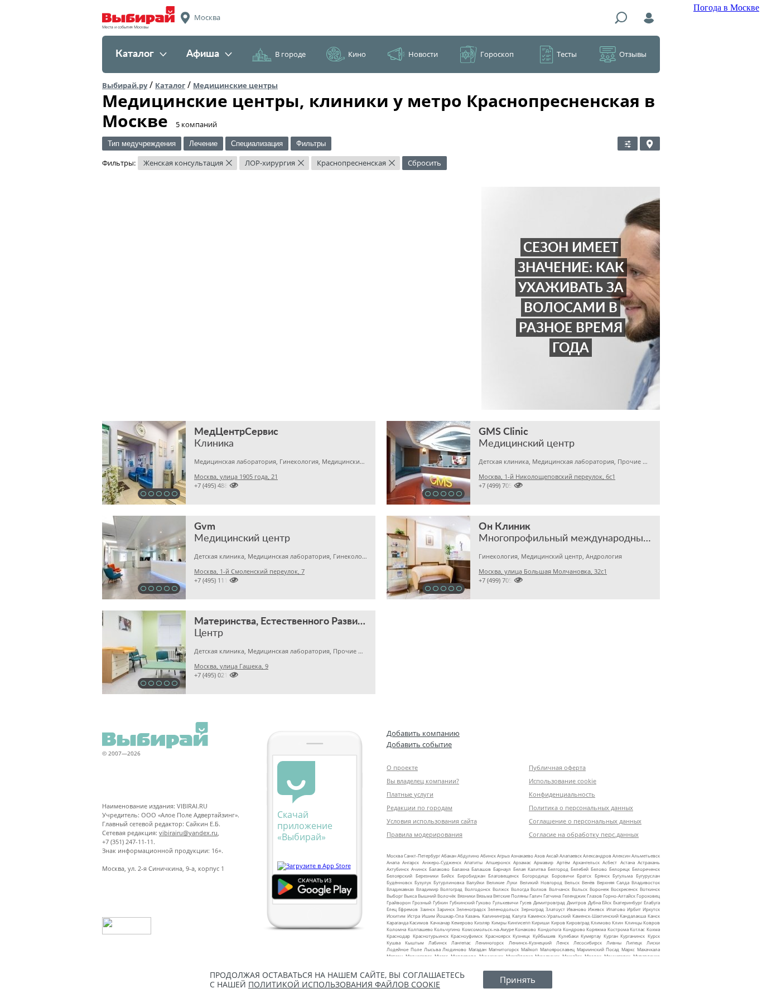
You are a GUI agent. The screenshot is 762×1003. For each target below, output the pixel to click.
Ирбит (634, 909)
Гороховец (648, 896)
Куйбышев (544, 936)
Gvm (204, 527)
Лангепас (461, 942)
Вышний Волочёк (437, 896)
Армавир (543, 862)
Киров (558, 922)
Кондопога (549, 929)
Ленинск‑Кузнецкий (530, 942)
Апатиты (473, 862)
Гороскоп (497, 54)
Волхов (538, 889)
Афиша (202, 54)
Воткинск (650, 889)
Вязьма (484, 896)
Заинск (427, 909)
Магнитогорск (504, 949)
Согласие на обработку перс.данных (584, 834)
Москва (395, 855)
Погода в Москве (726, 7)
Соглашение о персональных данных (585, 821)
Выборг (395, 896)
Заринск (446, 909)
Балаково (439, 869)
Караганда (397, 922)
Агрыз (503, 855)
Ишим (428, 916)
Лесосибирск (587, 942)
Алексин (621, 855)
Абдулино (468, 855)
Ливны (613, 942)
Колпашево (420, 929)
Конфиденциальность (562, 794)
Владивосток (645, 882)
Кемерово (462, 922)
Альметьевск (645, 855)
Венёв (588, 882)
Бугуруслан (648, 876)
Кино (357, 54)
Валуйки (475, 882)
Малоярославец (557, 949)
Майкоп (529, 949)
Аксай (552, 855)
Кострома (618, 929)
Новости (423, 54)
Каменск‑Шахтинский (595, 916)
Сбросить (424, 163)
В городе (290, 54)
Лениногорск (489, 942)
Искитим (396, 916)
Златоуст (555, 909)
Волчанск (559, 889)
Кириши (540, 922)
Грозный (421, 902)
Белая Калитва (529, 869)
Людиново (454, 949)
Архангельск (586, 862)
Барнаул (502, 869)
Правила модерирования (424, 834)
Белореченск (646, 869)
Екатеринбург (627, 902)
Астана (627, 862)
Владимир (427, 889)
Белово (599, 869)
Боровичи (563, 876)
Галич (535, 896)
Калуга (519, 916)
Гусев (526, 902)
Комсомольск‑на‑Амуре (488, 929)
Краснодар (398, 936)
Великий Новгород (541, 882)
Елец (392, 909)
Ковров (651, 922)
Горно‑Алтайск (619, 896)
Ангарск (410, 862)
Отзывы (633, 54)
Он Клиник (504, 527)
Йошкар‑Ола (450, 916)
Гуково (483, 902)
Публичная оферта (557, 767)
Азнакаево (522, 855)
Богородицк (535, 876)
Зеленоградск (471, 909)
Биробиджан (471, 876)
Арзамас (522, 862)
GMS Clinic (503, 432)
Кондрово (574, 929)
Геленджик (574, 896)
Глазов (594, 896)
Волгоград (451, 889)
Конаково (525, 929)
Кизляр (482, 922)
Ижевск (596, 909)
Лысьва (432, 949)
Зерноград (532, 909)
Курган (611, 936)
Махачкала (648, 949)
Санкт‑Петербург (422, 855)
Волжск (501, 889)
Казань (472, 916)
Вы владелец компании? (423, 781)
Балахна (460, 869)
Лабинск (437, 942)
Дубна (594, 902)
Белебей (580, 869)
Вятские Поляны (510, 896)
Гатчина (552, 896)
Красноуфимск (467, 936)
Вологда (520, 889)
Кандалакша (633, 916)
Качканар (440, 922)
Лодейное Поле (404, 949)
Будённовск (399, 882)
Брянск (602, 876)
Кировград (578, 922)
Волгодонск (477, 889)
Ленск (562, 942)
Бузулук (422, 882)
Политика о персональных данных (581, 807)
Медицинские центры (235, 85)
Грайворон (399, 902)
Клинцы (633, 922)
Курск (654, 936)
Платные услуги (410, 794)
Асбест (609, 862)
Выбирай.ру (124, 85)
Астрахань (649, 862)
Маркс (628, 949)
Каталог (134, 54)
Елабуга (652, 902)
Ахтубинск (398, 869)
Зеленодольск (503, 909)
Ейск (606, 902)
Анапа (393, 862)
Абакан (448, 855)
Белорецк (619, 869)
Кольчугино (447, 929)
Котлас (637, 929)
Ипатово (615, 909)
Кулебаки (568, 936)
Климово (601, 922)
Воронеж (599, 889)
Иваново (576, 909)
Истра (413, 916)
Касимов (418, 922)
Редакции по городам (419, 807)
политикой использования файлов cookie (344, 984)
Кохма (653, 929)
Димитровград (549, 902)
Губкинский (462, 902)
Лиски (653, 942)
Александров (597, 855)
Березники (427, 876)
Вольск (579, 889)
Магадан (477, 949)
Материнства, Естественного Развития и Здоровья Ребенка (331, 622)
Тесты (567, 54)
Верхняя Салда (613, 882)
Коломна (396, 929)
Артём (563, 862)
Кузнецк (521, 936)
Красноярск (497, 936)
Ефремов (408, 909)
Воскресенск (624, 889)
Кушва (394, 942)
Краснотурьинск (430, 936)
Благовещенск (503, 876)
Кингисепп (519, 922)
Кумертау (591, 936)
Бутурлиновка (448, 882)
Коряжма (596, 929)
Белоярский (399, 876)
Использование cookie (562, 781)
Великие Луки (501, 882)
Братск (584, 876)
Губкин (440, 902)
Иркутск (651, 909)
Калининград (496, 916)
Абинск (488, 855)
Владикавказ (400, 889)
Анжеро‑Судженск (441, 862)
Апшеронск (498, 862)
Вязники (466, 896)
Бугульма (623, 876)
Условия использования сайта (432, 821)
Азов (539, 855)
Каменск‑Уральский (549, 916)
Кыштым (414, 942)
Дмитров (576, 902)
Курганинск (632, 936)
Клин (617, 922)
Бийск (447, 876)
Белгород (558, 869)
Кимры (499, 922)
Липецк (634, 942)
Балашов (481, 869)
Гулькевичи (505, 902)
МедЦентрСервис (236, 432)
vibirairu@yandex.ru (188, 832)
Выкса (410, 896)
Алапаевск (571, 855)
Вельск (572, 882)
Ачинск (419, 869)
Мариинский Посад (598, 949)
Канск (654, 916)
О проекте (402, 767)
